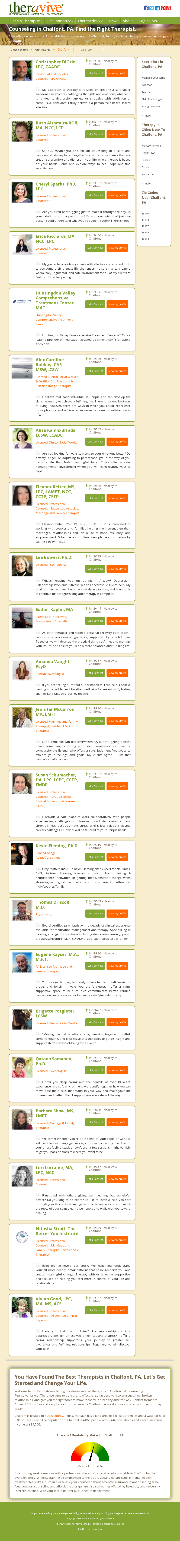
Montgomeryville (151, 145)
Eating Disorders (151, 106)
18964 (145, 238)
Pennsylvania (42, 49)
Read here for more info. (90, 1529)
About (128, 20)
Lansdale (147, 160)
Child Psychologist (152, 99)
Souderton (148, 174)
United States (19, 49)
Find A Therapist (26, 20)
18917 (145, 226)
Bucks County (53, 1416)
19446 (145, 213)
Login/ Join (148, 20)
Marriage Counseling (153, 77)
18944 (145, 232)
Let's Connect (95, 73)
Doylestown (148, 152)
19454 (145, 219)
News (113, 20)
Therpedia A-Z (90, 20)
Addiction (147, 85)
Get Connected (59, 20)
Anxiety (146, 92)
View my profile (117, 73)
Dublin (145, 167)
